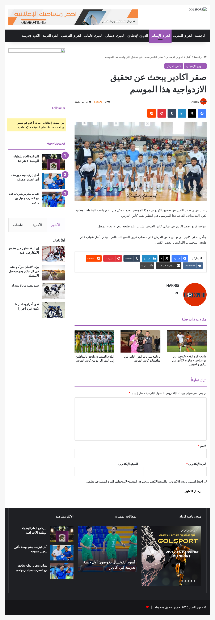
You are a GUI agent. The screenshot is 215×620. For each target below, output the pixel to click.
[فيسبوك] (202, 113)
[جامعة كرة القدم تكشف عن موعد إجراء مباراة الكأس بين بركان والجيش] (187, 341)
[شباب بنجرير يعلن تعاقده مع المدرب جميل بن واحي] (53, 199)
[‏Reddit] (151, 113)
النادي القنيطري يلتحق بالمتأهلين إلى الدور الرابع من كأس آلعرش (95, 358)
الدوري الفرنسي (71, 35)
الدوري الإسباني (160, 35)
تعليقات (18, 225)
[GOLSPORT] (198, 9)
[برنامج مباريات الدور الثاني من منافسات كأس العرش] (140, 341)
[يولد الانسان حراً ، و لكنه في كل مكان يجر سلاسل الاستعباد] (53, 272)
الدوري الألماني (93, 35)
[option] (107, 549)
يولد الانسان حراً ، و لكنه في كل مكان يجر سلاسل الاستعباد (24, 271)
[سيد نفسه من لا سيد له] (53, 291)
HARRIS (194, 101)
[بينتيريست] (161, 113)
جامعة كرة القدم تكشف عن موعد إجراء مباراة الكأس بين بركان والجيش (189, 360)
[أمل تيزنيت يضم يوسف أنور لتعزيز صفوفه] (53, 181)
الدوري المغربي (182, 35)
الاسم (202, 445)
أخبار (188, 56)
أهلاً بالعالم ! (58, 240)
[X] (192, 113)
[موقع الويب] (176, 293)
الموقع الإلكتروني (128, 463)
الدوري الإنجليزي (137, 35)
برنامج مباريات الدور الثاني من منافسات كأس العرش (142, 358)
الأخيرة (37, 225)
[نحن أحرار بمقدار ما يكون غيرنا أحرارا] (53, 310)
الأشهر (55, 225)
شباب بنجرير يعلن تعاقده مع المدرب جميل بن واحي (24, 198)
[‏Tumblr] (172, 113)
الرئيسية (200, 35)
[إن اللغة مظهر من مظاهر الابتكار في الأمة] (53, 254)
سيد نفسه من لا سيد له (25, 285)
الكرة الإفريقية (31, 35)
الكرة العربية (50, 35)
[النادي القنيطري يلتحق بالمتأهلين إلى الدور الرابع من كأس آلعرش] (94, 341)
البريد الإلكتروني (196, 463)
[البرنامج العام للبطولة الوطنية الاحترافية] (53, 162)
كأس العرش (174, 66)
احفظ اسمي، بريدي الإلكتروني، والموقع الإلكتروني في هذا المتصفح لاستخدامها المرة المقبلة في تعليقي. (144, 481)
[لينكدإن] (182, 113)
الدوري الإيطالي (115, 35)
